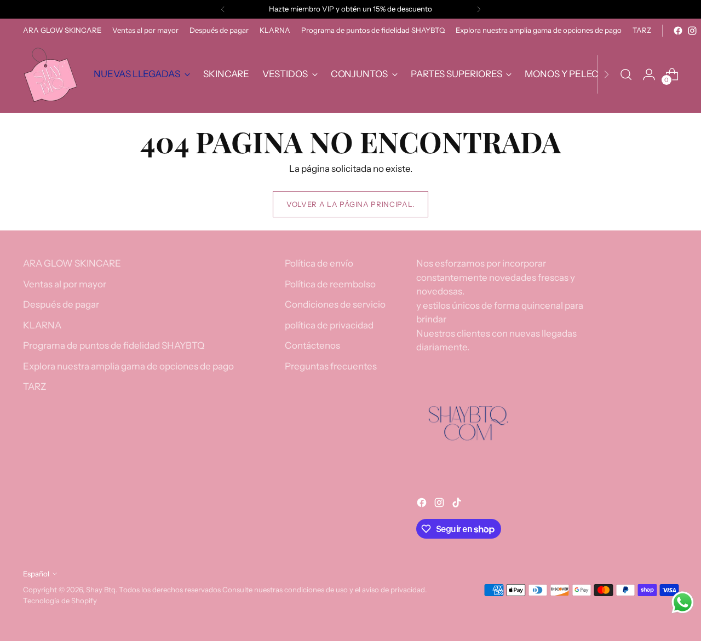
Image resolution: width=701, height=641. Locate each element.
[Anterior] (223, 9)
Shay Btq (101, 589)
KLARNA (42, 325)
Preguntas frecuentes (331, 366)
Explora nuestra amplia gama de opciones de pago (128, 366)
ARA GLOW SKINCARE (72, 263)
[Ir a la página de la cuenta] (649, 74)
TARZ (35, 386)
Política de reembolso (330, 284)
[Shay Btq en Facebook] (678, 31)
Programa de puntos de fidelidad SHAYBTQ (113, 345)
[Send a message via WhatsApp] (683, 602)
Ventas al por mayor (64, 284)
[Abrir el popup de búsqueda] (626, 74)
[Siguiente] (479, 9)
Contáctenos (312, 345)
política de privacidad (329, 325)
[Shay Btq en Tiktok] (457, 504)
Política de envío (319, 263)
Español (36, 573)
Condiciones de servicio (335, 304)
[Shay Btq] (50, 74)
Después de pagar (61, 304)
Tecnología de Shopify (60, 600)
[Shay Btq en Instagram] (692, 31)
